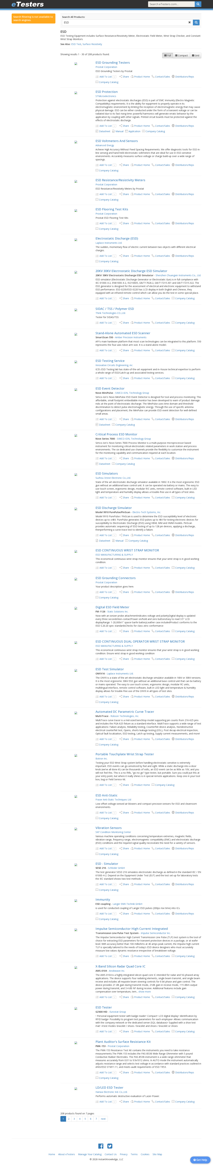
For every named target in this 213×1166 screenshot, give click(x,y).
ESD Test (76, 44)
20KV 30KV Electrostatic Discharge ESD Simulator (131, 271)
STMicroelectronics (106, 96)
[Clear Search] (189, 22)
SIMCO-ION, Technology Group (132, 392)
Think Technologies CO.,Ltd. (111, 313)
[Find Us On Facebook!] (100, 1146)
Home (51, 1154)
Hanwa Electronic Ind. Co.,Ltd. (111, 1091)
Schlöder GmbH (116, 867)
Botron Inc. (101, 758)
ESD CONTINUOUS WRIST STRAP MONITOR (127, 550)
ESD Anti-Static (106, 795)
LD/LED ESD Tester (109, 1087)
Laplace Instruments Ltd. (109, 242)
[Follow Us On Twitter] (109, 1146)
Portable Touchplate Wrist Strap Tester (125, 754)
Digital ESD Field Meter (112, 607)
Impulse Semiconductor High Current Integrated (132, 929)
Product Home (142, 76)
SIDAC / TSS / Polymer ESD (115, 309)
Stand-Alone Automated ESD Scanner (123, 333)
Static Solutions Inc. (117, 611)
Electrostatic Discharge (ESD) (117, 238)
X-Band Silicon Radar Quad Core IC (120, 966)
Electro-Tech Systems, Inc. (146, 512)
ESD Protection (107, 92)
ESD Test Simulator (110, 669)
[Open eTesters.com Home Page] (28, 4)
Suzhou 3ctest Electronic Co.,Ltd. (113, 477)
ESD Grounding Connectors (116, 578)
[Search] (198, 4)
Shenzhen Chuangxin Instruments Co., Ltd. (178, 275)
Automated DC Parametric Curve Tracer (125, 712)
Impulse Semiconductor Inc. (156, 933)
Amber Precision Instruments (130, 337)
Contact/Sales (162, 76)
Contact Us (111, 1154)
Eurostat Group (117, 1011)
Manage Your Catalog (90, 1154)
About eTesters (66, 1154)
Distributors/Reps (184, 76)
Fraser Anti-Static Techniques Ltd (113, 799)
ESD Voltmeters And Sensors (117, 141)
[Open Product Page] (76, 63)
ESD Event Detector (110, 388)
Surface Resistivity (92, 44)
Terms (134, 1154)
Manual (119, 131)
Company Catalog (108, 82)
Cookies (145, 1154)
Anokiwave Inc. (117, 970)
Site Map (157, 1154)
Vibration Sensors (109, 828)
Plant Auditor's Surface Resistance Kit (123, 1042)
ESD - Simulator (107, 864)
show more (144, 991)
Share (126, 76)
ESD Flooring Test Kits (112, 209)
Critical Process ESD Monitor (116, 434)
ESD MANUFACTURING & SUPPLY (114, 554)
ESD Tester (104, 1007)
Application (134, 131)
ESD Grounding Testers (113, 63)
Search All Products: (73, 17)
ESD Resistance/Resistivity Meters (120, 180)
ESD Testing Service (110, 361)
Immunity (103, 899)
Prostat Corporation (106, 67)
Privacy (123, 1154)
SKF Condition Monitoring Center (113, 832)
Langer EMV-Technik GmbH (127, 903)
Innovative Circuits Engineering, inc (114, 365)
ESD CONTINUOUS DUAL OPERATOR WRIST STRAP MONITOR (140, 641)
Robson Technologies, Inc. (124, 716)
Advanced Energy (105, 145)
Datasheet (104, 131)
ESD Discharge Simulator (114, 508)
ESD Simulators (107, 473)
